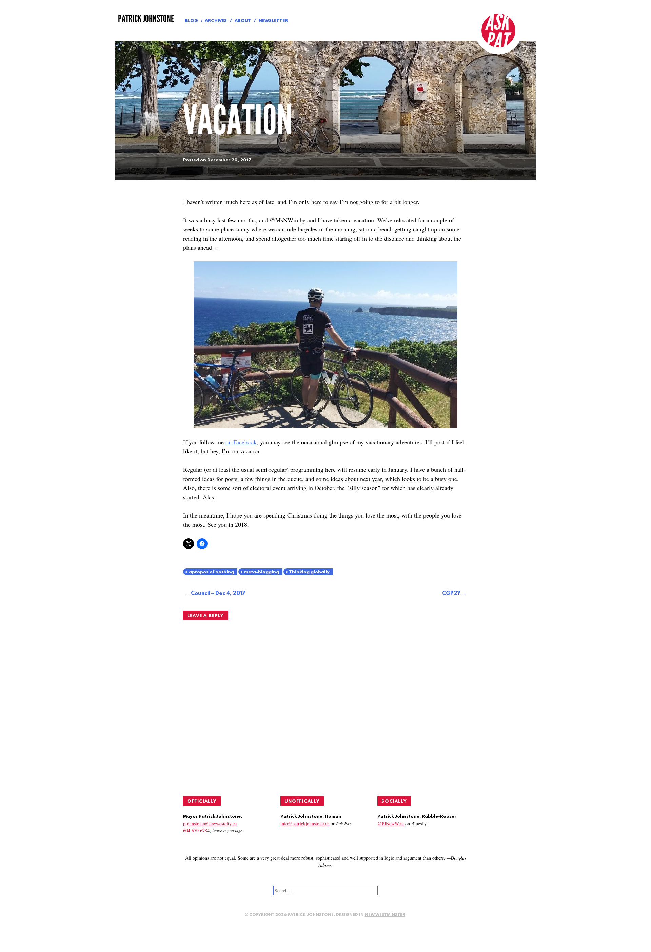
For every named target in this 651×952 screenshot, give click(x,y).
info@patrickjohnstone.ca (304, 823)
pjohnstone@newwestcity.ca (210, 823)
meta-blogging (261, 572)
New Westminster (385, 915)
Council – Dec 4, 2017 (218, 594)
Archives (216, 20)
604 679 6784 (196, 830)
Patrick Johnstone (146, 19)
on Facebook (241, 442)
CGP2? (451, 594)
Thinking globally (309, 572)
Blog (191, 20)
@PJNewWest (390, 823)
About (243, 20)
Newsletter (273, 20)
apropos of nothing (211, 572)
